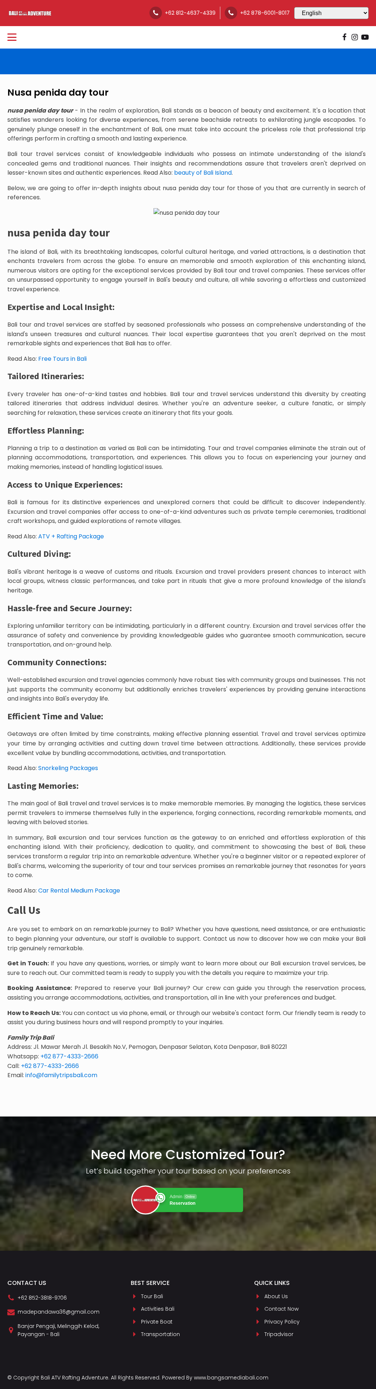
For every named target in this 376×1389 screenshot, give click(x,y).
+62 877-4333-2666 (69, 1056)
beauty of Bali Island (203, 172)
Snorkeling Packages (68, 768)
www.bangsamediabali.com (231, 1377)
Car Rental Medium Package (79, 890)
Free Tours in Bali (62, 359)
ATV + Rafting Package (71, 536)
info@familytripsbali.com (61, 1075)
